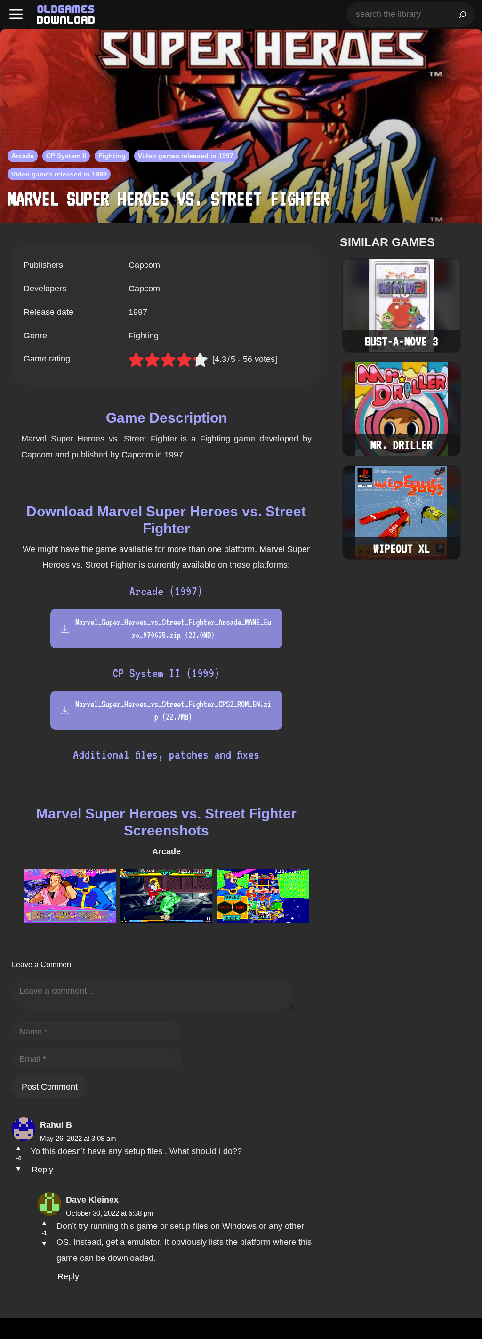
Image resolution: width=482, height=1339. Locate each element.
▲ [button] (18, 1148)
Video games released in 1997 (185, 156)
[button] (16, 14)
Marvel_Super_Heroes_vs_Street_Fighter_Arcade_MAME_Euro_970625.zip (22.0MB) (173, 628)
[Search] (462, 14)
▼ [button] (18, 1168)
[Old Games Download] (66, 14)
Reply (42, 1169)
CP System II (66, 156)
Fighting (112, 156)
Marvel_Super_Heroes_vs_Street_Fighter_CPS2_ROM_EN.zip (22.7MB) (173, 710)
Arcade (22, 156)
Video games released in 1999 (59, 174)
